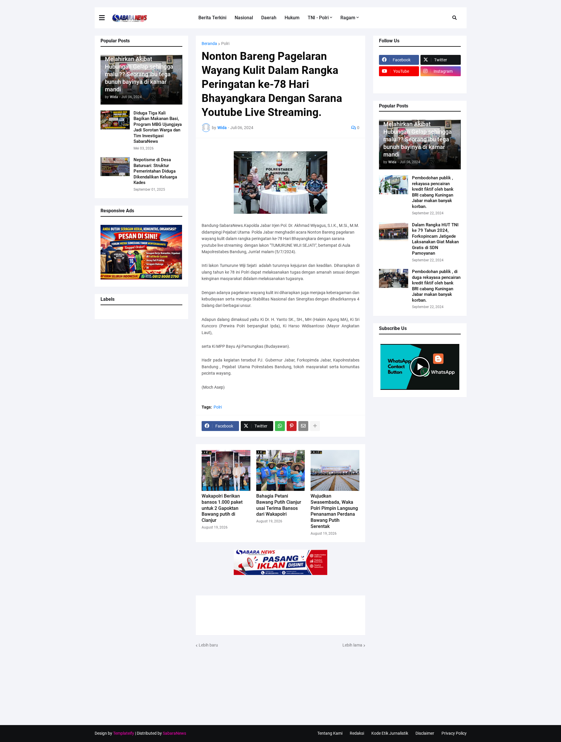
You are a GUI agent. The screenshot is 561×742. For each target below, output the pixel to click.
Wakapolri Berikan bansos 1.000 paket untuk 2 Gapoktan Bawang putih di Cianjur (222, 508)
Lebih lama (352, 645)
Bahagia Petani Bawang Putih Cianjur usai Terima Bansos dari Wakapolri (278, 505)
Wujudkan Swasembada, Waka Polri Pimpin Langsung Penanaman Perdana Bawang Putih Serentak (334, 511)
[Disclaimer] (399, 83)
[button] (105, 17)
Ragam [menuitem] (347, 17)
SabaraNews (174, 733)
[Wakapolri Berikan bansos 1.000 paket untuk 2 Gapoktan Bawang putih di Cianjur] (226, 470)
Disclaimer (424, 733)
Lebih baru (208, 645)
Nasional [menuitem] (244, 17)
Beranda (209, 43)
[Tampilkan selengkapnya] (315, 426)
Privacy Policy (454, 733)
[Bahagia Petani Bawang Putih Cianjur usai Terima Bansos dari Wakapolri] (280, 470)
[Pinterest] (292, 426)
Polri (225, 43)
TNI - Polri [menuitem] (318, 17)
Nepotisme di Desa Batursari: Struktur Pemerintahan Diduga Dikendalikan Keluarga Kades (155, 171)
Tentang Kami (329, 733)
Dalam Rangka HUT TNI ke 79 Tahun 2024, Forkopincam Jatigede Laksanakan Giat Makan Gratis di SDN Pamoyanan (435, 239)
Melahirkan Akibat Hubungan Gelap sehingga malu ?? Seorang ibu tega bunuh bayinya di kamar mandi (139, 74)
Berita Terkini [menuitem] (212, 17)
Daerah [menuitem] (268, 17)
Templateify (123, 733)
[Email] (303, 426)
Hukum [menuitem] (292, 17)
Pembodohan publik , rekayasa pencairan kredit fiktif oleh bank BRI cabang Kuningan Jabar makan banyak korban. (432, 192)
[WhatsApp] (280, 426)
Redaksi (357, 733)
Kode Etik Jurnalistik (389, 733)
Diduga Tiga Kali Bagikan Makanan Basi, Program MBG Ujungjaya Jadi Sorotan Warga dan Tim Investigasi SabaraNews (158, 127)
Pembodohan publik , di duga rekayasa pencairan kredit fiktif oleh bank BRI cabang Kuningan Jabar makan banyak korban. (436, 286)
